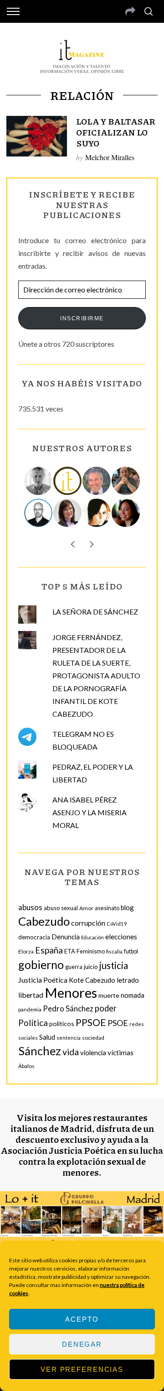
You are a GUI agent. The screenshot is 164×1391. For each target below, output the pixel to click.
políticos (61, 1023)
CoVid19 (117, 924)
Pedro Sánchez (68, 1008)
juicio (91, 966)
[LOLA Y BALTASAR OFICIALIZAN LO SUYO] (36, 136)
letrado (128, 980)
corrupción (88, 922)
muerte (108, 995)
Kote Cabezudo (92, 980)
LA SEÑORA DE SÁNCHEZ (95, 611)
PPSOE (91, 1022)
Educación (92, 937)
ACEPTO (81, 1319)
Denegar (82, 1344)
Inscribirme (82, 318)
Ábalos (26, 1066)
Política (33, 1022)
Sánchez (39, 1051)
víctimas (120, 1052)
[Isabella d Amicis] (126, 513)
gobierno (41, 964)
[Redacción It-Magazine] (67, 481)
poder (106, 1008)
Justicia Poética (42, 979)
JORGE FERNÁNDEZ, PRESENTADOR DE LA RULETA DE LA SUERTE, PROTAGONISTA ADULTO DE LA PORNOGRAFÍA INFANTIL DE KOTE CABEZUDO (96, 675)
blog (127, 907)
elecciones (121, 937)
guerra (73, 967)
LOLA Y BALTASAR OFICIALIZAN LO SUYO (115, 132)
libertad (30, 994)
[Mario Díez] (38, 513)
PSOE (118, 1023)
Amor (86, 908)
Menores (71, 992)
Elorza (26, 951)
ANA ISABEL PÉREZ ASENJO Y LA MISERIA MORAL (89, 812)
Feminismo (91, 951)
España (49, 950)
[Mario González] (97, 481)
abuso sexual (61, 908)
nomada (132, 995)
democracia (34, 937)
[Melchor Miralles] (38, 481)
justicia (113, 965)
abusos (30, 907)
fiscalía (114, 951)
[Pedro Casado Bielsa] (126, 481)
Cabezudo (44, 921)
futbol (131, 951)
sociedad (93, 1037)
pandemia (29, 1009)
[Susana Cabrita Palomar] (67, 513)
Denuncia (65, 937)
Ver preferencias (82, 1369)
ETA (69, 951)
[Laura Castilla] (97, 513)
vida (70, 1052)
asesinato (107, 908)
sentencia (68, 1038)
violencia (93, 1052)
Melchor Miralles (109, 157)
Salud (47, 1037)
